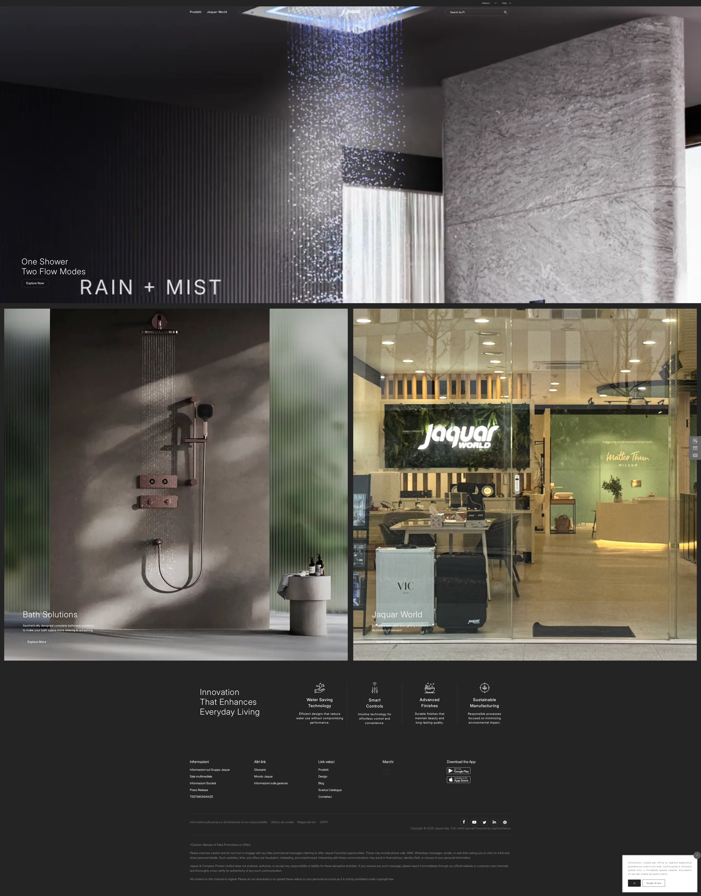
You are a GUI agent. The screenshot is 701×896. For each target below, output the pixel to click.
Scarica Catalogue (330, 790)
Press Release (199, 790)
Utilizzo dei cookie (282, 822)
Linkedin (495, 822)
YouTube (474, 822)
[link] (176, 485)
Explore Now (35, 283)
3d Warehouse (505, 822)
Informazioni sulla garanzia (271, 783)
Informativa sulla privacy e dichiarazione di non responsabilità (228, 822)
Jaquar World (217, 12)
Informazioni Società (203, 783)
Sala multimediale (201, 776)
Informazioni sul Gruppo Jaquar (210, 769)
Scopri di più (655, 882)
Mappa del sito (306, 822)
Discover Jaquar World (393, 642)
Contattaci (325, 796)
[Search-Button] (505, 12)
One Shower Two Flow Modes (54, 266)
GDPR (323, 822)
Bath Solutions (50, 614)
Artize (386, 769)
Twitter (484, 822)
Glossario (260, 769)
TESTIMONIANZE (201, 796)
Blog (321, 783)
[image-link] (458, 770)
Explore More (37, 642)
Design (322, 776)
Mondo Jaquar (263, 776)
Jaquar (387, 774)
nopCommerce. (501, 828)
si (634, 883)
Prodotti (196, 12)
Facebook (464, 822)
